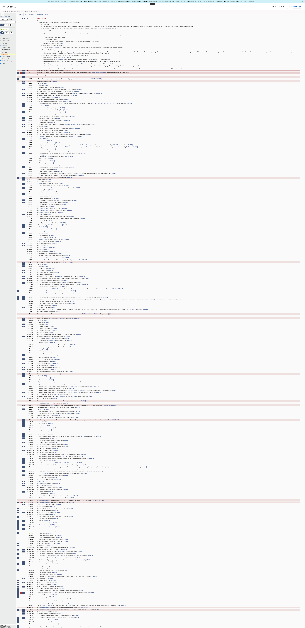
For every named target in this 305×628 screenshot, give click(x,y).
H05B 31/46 (30, 365)
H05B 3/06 (29, 89)
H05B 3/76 (46, 156)
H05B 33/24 (30, 394)
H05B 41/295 (65, 463)
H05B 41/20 (30, 442)
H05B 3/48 (29, 132)
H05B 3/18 (29, 101)
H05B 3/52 (29, 136)
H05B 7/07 (29, 268)
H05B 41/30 (30, 475)
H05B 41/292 (30, 469)
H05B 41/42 (30, 493)
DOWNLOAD (7, 16)
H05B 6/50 (29, 229)
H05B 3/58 (29, 143)
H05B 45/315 (30, 527)
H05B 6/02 (29, 179)
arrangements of (82, 147)
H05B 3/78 (109, 103)
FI (10, 54)
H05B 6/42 (29, 220)
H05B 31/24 (30, 342)
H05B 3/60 (29, 145)
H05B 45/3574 (30, 551)
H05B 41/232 (30, 450)
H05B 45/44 (30, 586)
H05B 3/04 (29, 87)
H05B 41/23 (30, 446)
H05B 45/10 (30, 504)
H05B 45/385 (30, 572)
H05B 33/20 (30, 390)
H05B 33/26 (56, 394)
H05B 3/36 (29, 120)
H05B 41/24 (30, 456)
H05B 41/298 (30, 473)
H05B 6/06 (29, 183)
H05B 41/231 (30, 448)
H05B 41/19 (30, 440)
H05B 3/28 (29, 112)
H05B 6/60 (29, 239)
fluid (83, 145)
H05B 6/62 (29, 241)
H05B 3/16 (29, 99)
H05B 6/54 (29, 233)
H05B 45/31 (30, 525)
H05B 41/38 (30, 483)
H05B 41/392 (30, 489)
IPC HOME (2, 16)
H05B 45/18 (30, 510)
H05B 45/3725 (30, 564)
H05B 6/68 (29, 247)
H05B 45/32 (30, 529)
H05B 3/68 (103, 103)
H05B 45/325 (30, 531)
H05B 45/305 (30, 522)
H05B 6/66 (29, 245)
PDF (7, 33)
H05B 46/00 (30, 607)
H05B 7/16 (29, 305)
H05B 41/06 (30, 426)
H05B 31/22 (30, 340)
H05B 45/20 (30, 512)
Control (40, 183)
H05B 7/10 (29, 276)
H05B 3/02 (29, 83)
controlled (64, 626)
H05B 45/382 (30, 570)
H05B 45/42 (30, 584)
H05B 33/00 (30, 374)
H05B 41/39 (30, 485)
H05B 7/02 (29, 264)
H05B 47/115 (30, 617)
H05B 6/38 (29, 216)
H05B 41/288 (58, 463)
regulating (152, 299)
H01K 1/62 (108, 405)
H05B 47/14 (97, 626)
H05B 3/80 (29, 169)
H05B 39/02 (30, 407)
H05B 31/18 (30, 336)
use (74, 22)
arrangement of (86, 93)
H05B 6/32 (29, 210)
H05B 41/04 (30, 423)
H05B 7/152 (30, 301)
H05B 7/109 (30, 289)
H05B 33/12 (30, 384)
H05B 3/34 (29, 118)
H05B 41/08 (30, 428)
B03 (99, 59)
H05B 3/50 (29, 134)
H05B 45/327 (4, 29)
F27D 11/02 (129, 147)
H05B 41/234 (30, 454)
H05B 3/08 (29, 91)
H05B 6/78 (29, 257)
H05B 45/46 (30, 588)
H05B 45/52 (30, 595)
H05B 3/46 (29, 130)
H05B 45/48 (30, 590)
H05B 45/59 (30, 603)
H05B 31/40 (30, 359)
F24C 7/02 (81, 260)
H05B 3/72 (29, 161)
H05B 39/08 (30, 413)
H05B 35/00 (30, 401)
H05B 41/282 (30, 463)
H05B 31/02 (30, 320)
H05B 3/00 (29, 81)
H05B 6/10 (29, 188)
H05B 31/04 (30, 322)
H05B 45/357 (30, 549)
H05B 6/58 (29, 237)
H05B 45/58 (30, 601)
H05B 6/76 (29, 255)
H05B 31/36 (30, 355)
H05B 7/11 (29, 291)
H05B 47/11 (30, 615)
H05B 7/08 (29, 270)
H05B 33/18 (30, 388)
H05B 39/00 (30, 405)
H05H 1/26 (64, 262)
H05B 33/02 (30, 376)
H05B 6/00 (29, 177)
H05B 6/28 (29, 206)
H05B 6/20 (29, 198)
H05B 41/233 (30, 452)
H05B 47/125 (30, 622)
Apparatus (42, 136)
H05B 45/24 (30, 516)
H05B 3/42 (29, 126)
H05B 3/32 (29, 116)
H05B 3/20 (29, 103)
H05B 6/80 (29, 260)
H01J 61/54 (106, 420)
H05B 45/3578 (30, 558)
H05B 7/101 (30, 278)
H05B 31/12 (30, 330)
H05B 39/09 (30, 415)
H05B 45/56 (30, 599)
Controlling (41, 409)
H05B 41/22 (30, 444)
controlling (101, 28)
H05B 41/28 (30, 460)
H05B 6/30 (51, 202)
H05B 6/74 (29, 253)
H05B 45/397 (30, 580)
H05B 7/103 (30, 282)
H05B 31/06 (30, 324)
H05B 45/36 (30, 560)
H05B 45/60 (30, 605)
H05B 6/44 (29, 223)
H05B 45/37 (30, 562)
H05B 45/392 (30, 576)
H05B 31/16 (30, 334)
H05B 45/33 (30, 535)
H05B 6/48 (29, 227)
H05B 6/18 (29, 196)
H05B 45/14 (30, 508)
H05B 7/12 (29, 293)
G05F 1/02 (173, 299)
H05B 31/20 (30, 338)
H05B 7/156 (30, 303)
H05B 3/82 (29, 171)
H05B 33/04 (30, 378)
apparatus (91, 26)
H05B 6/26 (29, 204)
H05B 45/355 (30, 547)
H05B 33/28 (30, 398)
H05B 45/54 (30, 597)
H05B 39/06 (30, 411)
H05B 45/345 (30, 541)
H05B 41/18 (30, 438)
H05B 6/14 (29, 192)
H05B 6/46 (29, 225)
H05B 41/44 (30, 495)
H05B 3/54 (29, 138)
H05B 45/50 (30, 592)
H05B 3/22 (29, 105)
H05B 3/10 (29, 93)
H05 (28, 70)
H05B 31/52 (30, 371)
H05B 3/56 (29, 141)
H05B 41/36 (30, 481)
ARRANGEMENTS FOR (98, 73)
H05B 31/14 (30, 332)
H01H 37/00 (93, 79)
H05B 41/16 (30, 436)
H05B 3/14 (29, 97)
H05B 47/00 (30, 609)
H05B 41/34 (30, 479)
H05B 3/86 (29, 175)
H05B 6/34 (58, 194)
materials (74, 93)
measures (46, 599)
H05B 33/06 (30, 380)
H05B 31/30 (30, 349)
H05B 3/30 (29, 114)
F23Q (111, 64)
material (56, 47)
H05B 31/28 (30, 347)
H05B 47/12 (30, 620)
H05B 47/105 (30, 613)
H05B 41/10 (30, 430)
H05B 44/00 (30, 500)
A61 (71, 57)
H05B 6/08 (29, 185)
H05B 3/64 (29, 149)
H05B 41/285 (30, 465)
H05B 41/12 (30, 432)
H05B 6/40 (29, 218)
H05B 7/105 (30, 284)
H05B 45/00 (95, 500)
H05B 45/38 (30, 568)
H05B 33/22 (30, 392)
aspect (74, 52)
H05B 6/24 (29, 202)
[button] (23, 18)
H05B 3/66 (29, 151)
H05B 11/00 (30, 314)
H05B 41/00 (30, 420)
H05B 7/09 (29, 274)
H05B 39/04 (30, 409)
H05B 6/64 (50, 225)
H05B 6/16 (29, 194)
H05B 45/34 (30, 539)
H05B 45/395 (30, 578)
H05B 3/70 (67, 156)
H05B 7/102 (30, 280)
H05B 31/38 (30, 357)
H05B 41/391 (30, 487)
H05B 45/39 (30, 574)
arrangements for (60, 276)
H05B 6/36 (29, 214)
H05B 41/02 (30, 421)
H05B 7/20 (29, 309)
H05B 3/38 (29, 122)
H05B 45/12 (30, 506)
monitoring (44, 229)
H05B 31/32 (30, 351)
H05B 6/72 (29, 251)
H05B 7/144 (30, 297)
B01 (95, 59)
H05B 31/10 (30, 328)
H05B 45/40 (30, 582)
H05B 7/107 (30, 286)
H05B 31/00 (30, 318)
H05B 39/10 (30, 417)
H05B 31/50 (30, 369)
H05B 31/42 (30, 361)
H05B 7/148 (115, 289)
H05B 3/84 (115, 103)
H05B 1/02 (29, 79)
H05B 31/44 (30, 363)
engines (72, 64)
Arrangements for (44, 208)
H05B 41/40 (30, 491)
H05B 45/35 (30, 545)
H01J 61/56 (113, 420)
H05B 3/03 (29, 85)
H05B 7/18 (29, 307)
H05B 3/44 (29, 128)
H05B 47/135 (30, 626)
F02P (81, 64)
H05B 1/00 (29, 77)
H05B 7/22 (29, 311)
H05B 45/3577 (30, 555)
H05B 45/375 (30, 566)
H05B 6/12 (29, 190)
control (61, 43)
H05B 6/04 (29, 181)
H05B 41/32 (30, 477)
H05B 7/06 (29, 266)
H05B (28, 73)
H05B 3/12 (29, 95)
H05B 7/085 (30, 272)
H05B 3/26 (29, 110)
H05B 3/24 (29, 108)
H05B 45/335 (30, 537)
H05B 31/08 (30, 326)
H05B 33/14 (30, 386)
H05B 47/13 (30, 624)
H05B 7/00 (29, 262)
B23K (110, 59)
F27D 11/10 (146, 299)
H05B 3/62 (97, 103)
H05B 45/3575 (30, 553)
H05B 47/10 (30, 611)
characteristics (162, 299)
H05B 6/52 (29, 231)
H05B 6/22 (29, 200)
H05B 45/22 (30, 514)
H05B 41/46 (30, 498)
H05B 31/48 (30, 367)
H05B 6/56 (29, 235)
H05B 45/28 (30, 518)
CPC (3, 54)
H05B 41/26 (83, 436)
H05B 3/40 (29, 124)
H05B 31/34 (30, 353)
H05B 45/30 (30, 520)
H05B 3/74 (73, 156)
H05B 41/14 (30, 434)
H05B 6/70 (29, 249)
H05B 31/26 (30, 345)
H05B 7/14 (29, 295)
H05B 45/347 (30, 543)
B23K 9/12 (118, 299)
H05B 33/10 (30, 382)
